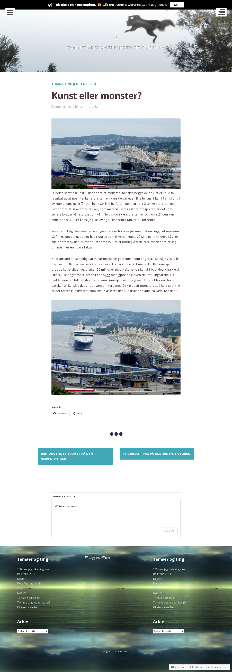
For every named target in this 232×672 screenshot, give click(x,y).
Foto (20, 588)
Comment (168, 530)
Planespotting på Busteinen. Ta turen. (157, 454)
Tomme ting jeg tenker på (73, 84)
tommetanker (89, 107)
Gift (177, 5)
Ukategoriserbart (28, 607)
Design (21, 579)
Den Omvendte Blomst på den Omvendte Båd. (67, 456)
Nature (21, 593)
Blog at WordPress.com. (116, 651)
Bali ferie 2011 (26, 574)
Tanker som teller (28, 598)
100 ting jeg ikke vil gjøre (33, 569)
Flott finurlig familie (29, 583)
